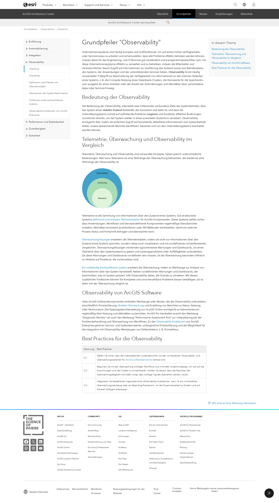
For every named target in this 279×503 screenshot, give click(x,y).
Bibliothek (247, 13)
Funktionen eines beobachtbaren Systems (46, 102)
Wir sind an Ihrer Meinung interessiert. (234, 403)
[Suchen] (235, 4)
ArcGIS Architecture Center (38, 13)
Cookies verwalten (177, 490)
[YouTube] (41, 448)
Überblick (162, 13)
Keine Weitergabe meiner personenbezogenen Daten (214, 490)
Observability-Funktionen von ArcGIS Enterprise (48, 113)
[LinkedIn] (41, 442)
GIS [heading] (120, 416)
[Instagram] (33, 448)
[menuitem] (70, 425)
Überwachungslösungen (96, 239)
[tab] (47, 41)
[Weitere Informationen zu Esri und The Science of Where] (33, 425)
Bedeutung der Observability (228, 49)
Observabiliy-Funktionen (170, 321)
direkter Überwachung (131, 305)
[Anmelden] (254, 4)
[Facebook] (26, 442)
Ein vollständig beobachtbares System (104, 267)
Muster (203, 13)
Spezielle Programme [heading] (191, 416)
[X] (33, 442)
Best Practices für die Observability (231, 67)
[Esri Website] (30, 4)
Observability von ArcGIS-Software (231, 62)
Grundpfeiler (183, 13)
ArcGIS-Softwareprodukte (139, 359)
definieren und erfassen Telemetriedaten (116, 219)
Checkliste (34, 75)
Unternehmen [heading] (156, 416)
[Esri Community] (26, 448)
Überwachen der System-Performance (48, 93)
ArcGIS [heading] (60, 416)
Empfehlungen (224, 13)
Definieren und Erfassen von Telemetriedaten (43, 84)
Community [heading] (94, 416)
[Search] (168, 22)
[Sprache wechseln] (244, 4)
